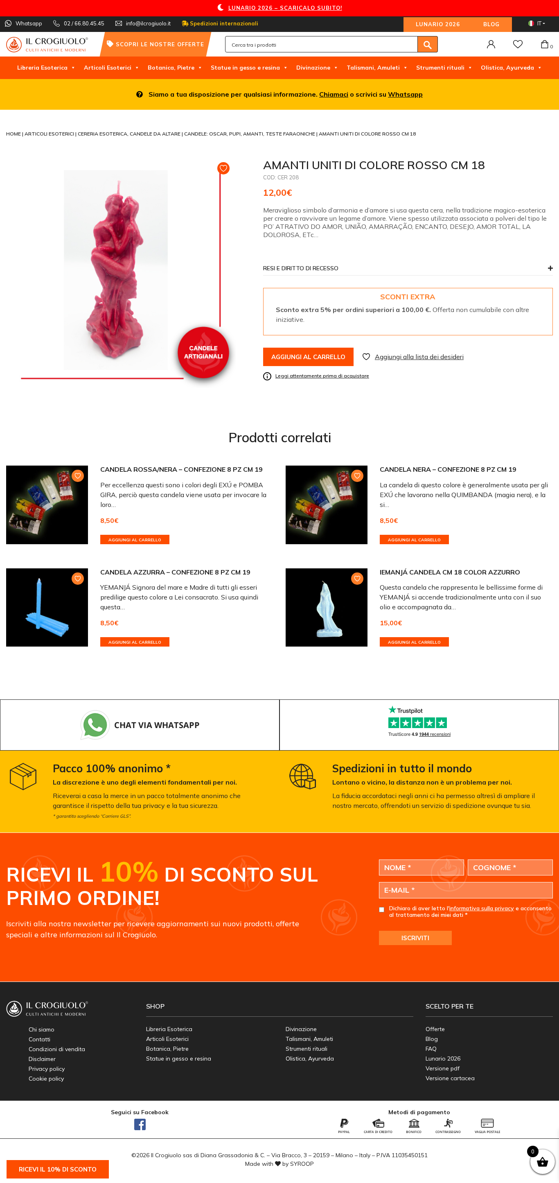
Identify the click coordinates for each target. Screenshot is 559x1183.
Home (14, 134)
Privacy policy (47, 1068)
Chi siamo (41, 1029)
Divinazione (313, 67)
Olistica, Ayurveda (507, 67)
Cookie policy (46, 1078)
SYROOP (302, 1163)
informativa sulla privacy (481, 908)
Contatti (39, 1039)
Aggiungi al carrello (308, 357)
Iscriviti (415, 938)
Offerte (435, 1029)
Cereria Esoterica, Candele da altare (130, 134)
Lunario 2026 (438, 24)
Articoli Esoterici (107, 67)
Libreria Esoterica (42, 67)
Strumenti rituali (440, 67)
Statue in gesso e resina (245, 67)
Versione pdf (443, 1068)
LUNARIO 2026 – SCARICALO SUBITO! (285, 8)
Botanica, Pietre (171, 67)
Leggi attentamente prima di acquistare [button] (322, 376)
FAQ (431, 1048)
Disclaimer (42, 1059)
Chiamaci (333, 94)
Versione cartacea (450, 1078)
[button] (408, 270)
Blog (491, 24)
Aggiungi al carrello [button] (134, 540)
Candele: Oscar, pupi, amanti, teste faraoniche (250, 134)
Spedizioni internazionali (223, 23)
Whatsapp (405, 94)
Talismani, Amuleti (373, 67)
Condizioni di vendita (57, 1049)
